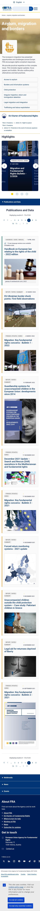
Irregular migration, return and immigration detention (15, 96)
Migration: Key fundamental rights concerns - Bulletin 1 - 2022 (18, 343)
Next (35, 166)
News (6, 824)
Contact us (10, 849)
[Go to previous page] (7, 220)
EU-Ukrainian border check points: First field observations (19, 297)
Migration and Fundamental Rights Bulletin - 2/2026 (18, 172)
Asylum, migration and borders (16, 15)
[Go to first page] (4, 220)
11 (16, 223)
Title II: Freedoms (7, 123)
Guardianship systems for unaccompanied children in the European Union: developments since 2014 (20, 390)
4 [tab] (27, 194)
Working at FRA (10, 822)
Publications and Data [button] (12, 202)
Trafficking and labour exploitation (17, 107)
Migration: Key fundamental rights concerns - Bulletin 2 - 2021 (18, 695)
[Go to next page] (23, 223)
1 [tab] (12, 194)
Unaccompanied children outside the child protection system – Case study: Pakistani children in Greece (20, 604)
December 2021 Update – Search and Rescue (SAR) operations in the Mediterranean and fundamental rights (20, 463)
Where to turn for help (12, 819)
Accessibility (4, 876)
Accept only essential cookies (20, 906)
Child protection (10, 90)
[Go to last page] (27, 223)
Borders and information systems (16, 85)
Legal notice (15, 874)
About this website (6, 874)
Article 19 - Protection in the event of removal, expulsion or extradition (20, 129)
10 (13, 223)
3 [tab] (22, 194)
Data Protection (32, 874)
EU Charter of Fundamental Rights (23, 116)
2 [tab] (17, 194)
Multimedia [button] (8, 778)
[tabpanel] (20, 166)
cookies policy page (16, 887)
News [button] (6, 784)
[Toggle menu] (35, 8)
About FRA (8, 813)
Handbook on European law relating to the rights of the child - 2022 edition (20, 252)
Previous (4, 166)
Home (3, 15)
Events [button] (6, 791)
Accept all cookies (16, 900)
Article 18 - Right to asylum (24, 123)
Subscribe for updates (12, 827)
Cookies (23, 874)
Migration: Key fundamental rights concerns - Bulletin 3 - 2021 (18, 503)
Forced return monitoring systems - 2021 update (16, 547)
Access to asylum (10, 80)
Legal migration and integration (16, 102)
